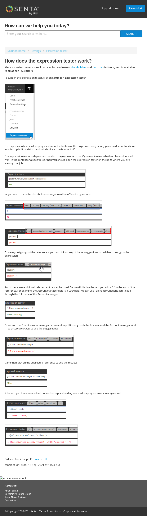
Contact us (10, 500)
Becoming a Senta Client (18, 494)
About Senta (11, 490)
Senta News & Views (15, 497)
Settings (36, 51)
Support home (110, 8)
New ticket (135, 8)
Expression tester (56, 51)
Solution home (16, 51)
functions (98, 67)
